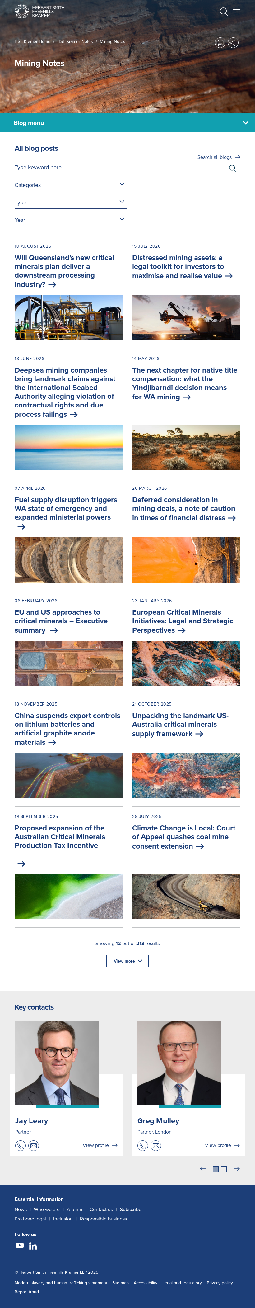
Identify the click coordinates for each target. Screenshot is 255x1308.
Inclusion (63, 1218)
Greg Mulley (158, 1120)
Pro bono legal (30, 1218)
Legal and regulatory (182, 1283)
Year (20, 220)
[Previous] (203, 1169)
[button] (224, 12)
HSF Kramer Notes (75, 41)
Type (20, 202)
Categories (28, 185)
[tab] (216, 1169)
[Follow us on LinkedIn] (33, 1246)
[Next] (236, 1169)
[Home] (39, 11)
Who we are (47, 1209)
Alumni (74, 1209)
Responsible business (103, 1218)
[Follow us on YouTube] (20, 1246)
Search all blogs (214, 157)
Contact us (101, 1209)
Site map (120, 1283)
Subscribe (130, 1209)
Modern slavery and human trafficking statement (61, 1283)
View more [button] (124, 961)
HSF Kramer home (32, 41)
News (21, 1209)
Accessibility (145, 1283)
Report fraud (27, 1292)
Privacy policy (220, 1283)
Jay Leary (31, 1120)
